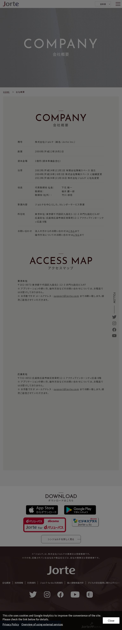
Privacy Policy (11, 624)
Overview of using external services (42, 624)
